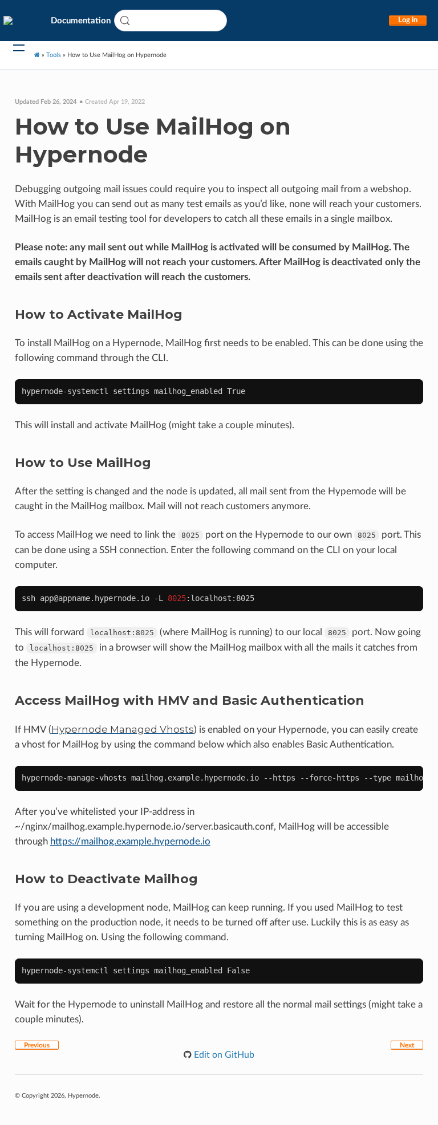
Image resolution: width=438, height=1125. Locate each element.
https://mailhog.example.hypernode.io (130, 841)
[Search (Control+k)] (170, 20)
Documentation (81, 21)
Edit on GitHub (223, 1054)
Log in (407, 20)
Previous (37, 1045)
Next (407, 1045)
